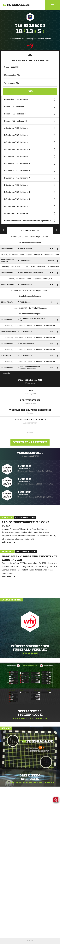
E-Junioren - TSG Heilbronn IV (17, 206)
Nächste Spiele (30, 231)
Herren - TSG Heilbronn (14, 107)
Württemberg (30, 383)
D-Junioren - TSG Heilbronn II (17, 164)
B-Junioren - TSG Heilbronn (16, 135)
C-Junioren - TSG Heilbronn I (16, 142)
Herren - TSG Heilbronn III (15, 121)
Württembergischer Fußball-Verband (36, 39)
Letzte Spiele (56, 230)
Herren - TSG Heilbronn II (15, 114)
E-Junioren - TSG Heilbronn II (17, 192)
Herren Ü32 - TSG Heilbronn (16, 100)
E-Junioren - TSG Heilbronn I (16, 185)
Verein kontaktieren (30, 442)
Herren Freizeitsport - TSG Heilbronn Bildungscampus (27, 221)
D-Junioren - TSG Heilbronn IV (17, 178)
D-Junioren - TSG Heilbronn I (16, 156)
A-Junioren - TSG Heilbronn (16, 128)
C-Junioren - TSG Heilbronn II (17, 149)
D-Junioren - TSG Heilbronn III (17, 171)
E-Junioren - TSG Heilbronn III (17, 199)
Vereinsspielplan (3, 230)
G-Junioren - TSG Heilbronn (16, 213)
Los (30, 91)
